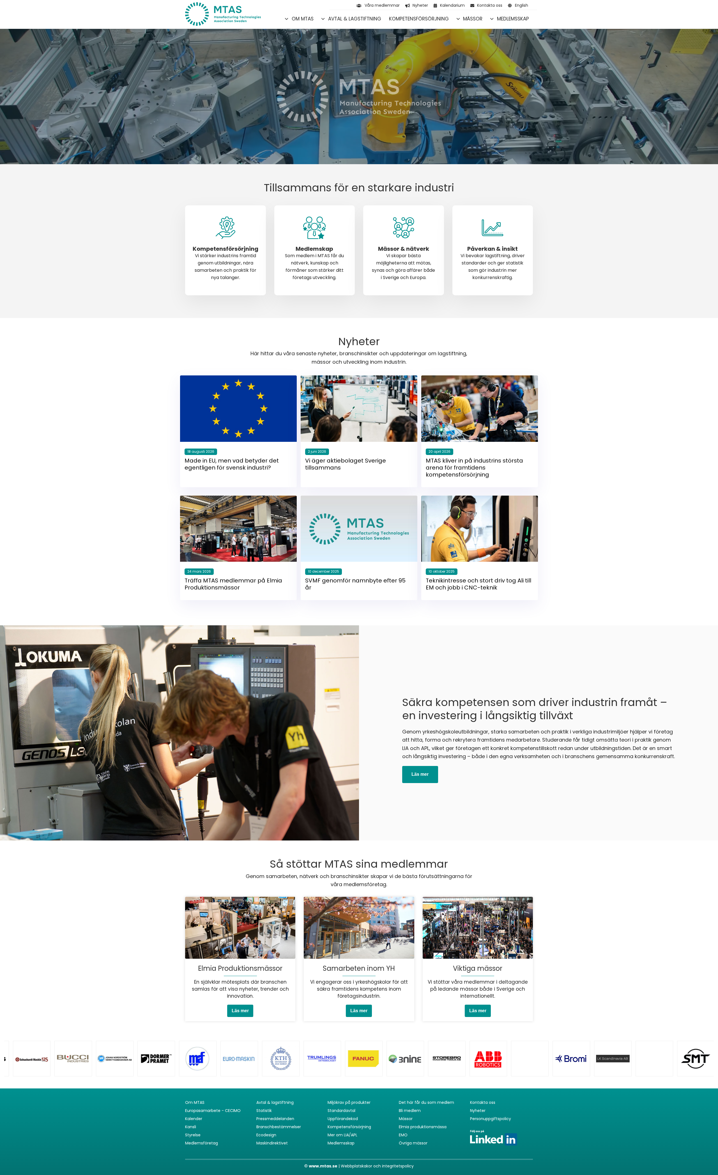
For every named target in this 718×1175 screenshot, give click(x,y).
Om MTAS (303, 18)
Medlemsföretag (201, 1143)
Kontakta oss (489, 5)
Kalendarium (452, 5)
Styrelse (193, 1135)
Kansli (190, 1127)
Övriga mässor (413, 1143)
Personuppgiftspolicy (490, 1118)
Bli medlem (410, 1110)
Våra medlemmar (382, 5)
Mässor (472, 18)
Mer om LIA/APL (342, 1135)
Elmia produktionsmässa (423, 1127)
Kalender (193, 1118)
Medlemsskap (513, 18)
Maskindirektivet (272, 1143)
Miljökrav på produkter (349, 1102)
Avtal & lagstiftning (354, 18)
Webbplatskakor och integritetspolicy (377, 1166)
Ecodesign (266, 1135)
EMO (403, 1135)
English (521, 5)
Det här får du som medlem (426, 1102)
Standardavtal (341, 1110)
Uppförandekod (343, 1118)
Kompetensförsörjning (419, 18)
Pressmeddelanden (275, 1118)
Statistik (264, 1110)
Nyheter (420, 5)
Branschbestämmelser (278, 1127)
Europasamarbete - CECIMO (213, 1110)
